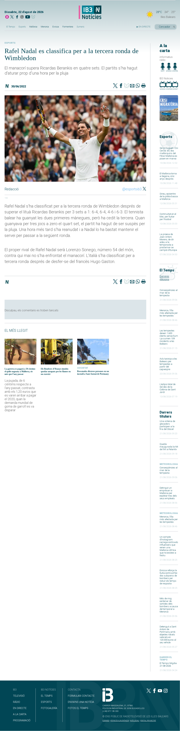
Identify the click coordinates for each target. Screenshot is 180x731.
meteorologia (169, 464)
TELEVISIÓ (19, 695)
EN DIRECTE (20, 708)
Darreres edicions (164, 278)
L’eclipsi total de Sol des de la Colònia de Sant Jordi (168, 388)
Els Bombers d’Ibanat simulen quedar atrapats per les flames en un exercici (56, 371)
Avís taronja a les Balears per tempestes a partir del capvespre (168, 364)
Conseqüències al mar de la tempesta (169, 293)
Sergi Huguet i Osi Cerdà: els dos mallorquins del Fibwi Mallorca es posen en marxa (169, 153)
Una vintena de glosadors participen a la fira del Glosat (167, 425)
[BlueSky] (33, 17)
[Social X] (12, 17)
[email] (132, 86)
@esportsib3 (132, 189)
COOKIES (105, 721)
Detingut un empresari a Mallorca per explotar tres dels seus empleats (168, 493)
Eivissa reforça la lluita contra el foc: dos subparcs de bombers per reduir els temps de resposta (169, 577)
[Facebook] (17, 17)
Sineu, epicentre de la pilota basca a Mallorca (169, 196)
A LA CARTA (19, 714)
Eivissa (55, 27)
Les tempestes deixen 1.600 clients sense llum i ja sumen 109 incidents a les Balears (169, 337)
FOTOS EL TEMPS (78, 708)
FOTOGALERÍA (49, 708)
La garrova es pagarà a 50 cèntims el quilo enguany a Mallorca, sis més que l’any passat (20, 371)
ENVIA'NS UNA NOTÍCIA (81, 702)
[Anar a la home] (7, 17)
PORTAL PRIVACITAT (148, 721)
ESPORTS (46, 702)
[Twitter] (115, 86)
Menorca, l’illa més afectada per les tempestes (169, 313)
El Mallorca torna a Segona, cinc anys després (168, 176)
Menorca (45, 27)
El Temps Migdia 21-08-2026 (168, 664)
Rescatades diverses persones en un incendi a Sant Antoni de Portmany (93, 372)
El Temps (10, 27)
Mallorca (33, 27)
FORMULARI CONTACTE (81, 695)
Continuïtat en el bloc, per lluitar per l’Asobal (168, 217)
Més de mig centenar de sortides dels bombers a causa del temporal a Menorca (169, 605)
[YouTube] (27, 17)
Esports (22, 27)
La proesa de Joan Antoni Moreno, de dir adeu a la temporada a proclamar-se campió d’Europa (168, 242)
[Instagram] (22, 17)
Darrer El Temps (166, 658)
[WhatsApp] (137, 86)
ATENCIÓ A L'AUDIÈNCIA (119, 721)
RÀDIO (16, 702)
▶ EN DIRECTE (143, 27)
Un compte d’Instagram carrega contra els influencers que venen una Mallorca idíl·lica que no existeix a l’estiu (169, 546)
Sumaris (80, 27)
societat (82, 368)
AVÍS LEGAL (134, 721)
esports (10, 43)
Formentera (67, 27)
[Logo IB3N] (90, 12)
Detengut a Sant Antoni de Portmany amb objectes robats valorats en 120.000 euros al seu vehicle (168, 634)
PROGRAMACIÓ (21, 720)
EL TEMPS (47, 695)
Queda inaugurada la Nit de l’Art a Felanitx (169, 447)
